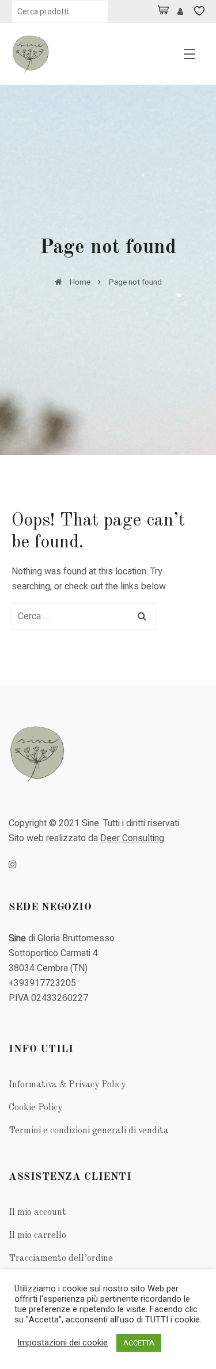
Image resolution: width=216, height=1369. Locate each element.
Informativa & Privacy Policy (67, 1085)
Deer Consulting (132, 838)
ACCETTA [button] (138, 1342)
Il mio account (37, 1212)
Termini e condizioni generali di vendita (89, 1131)
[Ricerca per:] (84, 616)
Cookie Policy (35, 1108)
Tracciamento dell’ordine (61, 1258)
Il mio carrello (37, 1235)
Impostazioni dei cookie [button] (62, 1343)
